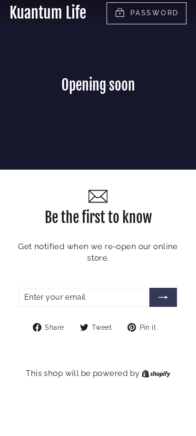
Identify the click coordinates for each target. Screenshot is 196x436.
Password (154, 13)
